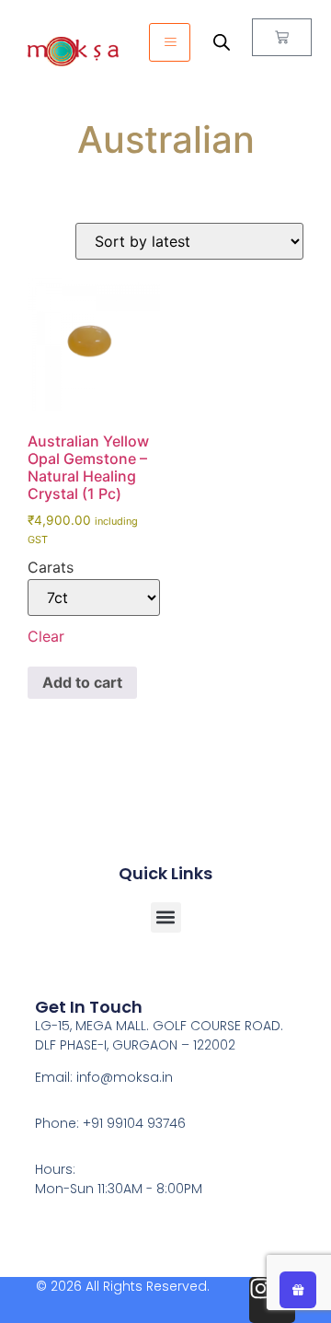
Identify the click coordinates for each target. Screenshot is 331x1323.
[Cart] (282, 37)
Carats (51, 567)
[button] (166, 917)
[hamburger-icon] (169, 42)
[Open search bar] (221, 42)
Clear (46, 636)
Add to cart (82, 682)
